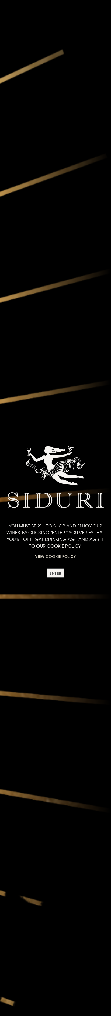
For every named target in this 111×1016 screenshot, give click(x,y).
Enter (56, 573)
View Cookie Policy (55, 556)
